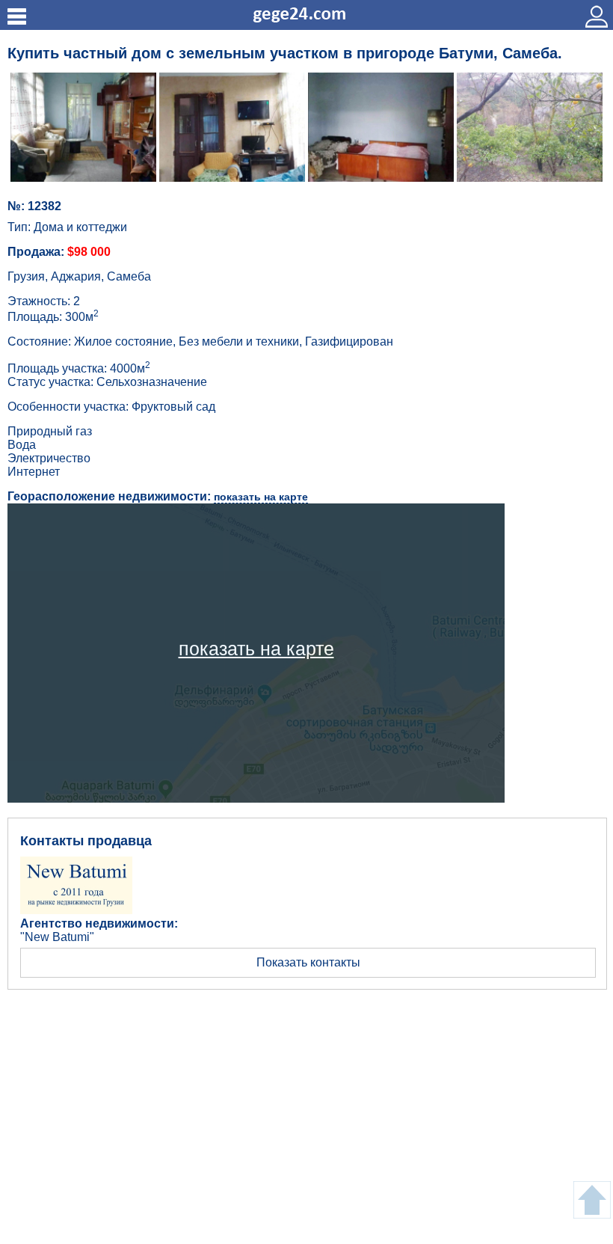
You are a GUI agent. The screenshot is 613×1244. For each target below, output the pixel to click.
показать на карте (261, 497)
